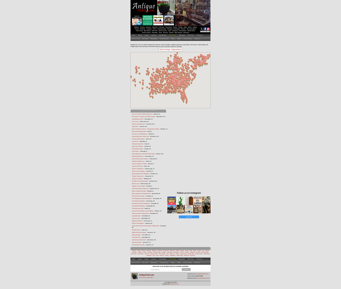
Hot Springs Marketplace (138, 201)
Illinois (190, 27)
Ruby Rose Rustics (136, 242)
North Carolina (163, 30)
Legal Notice (150, 277)
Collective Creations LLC (138, 161)
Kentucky (142, 29)
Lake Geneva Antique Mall (139, 240)
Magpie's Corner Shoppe (138, 186)
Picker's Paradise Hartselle (139, 191)
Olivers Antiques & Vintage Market (141, 193)
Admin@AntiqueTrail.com (203, 278)
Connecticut (168, 27)
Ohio (169, 30)
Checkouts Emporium (137, 144)
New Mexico (147, 30)
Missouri (183, 29)
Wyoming (192, 255)
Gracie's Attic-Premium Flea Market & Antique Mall (145, 226)
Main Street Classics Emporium (140, 188)
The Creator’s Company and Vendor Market (143, 116)
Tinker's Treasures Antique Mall (140, 213)
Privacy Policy (142, 277)
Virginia (171, 32)
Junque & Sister (136, 218)
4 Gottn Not (135, 141)
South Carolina (146, 32)
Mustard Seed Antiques (138, 139)
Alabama (136, 27)
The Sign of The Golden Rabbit (140, 181)
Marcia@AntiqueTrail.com (202, 274)
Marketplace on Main (137, 119)
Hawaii (187, 250)
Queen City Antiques (137, 146)
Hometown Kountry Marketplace (140, 203)
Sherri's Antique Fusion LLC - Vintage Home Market (145, 129)
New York (154, 30)
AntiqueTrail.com (146, 275)
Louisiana (149, 29)
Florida (175, 27)
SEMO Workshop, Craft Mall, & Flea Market (143, 154)
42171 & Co (135, 121)
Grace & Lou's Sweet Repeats (139, 134)
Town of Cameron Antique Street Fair (142, 114)
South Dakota (206, 254)
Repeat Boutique (136, 235)
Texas (160, 32)
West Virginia (178, 32)
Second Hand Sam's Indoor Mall (140, 136)
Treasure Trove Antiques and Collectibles (142, 211)
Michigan (169, 29)
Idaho (185, 27)
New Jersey (139, 30)
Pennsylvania (182, 30)
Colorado (161, 27)
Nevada (198, 252)
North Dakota (162, 254)
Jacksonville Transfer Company (140, 159)
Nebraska (192, 252)
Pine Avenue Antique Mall (139, 131)
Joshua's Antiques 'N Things (139, 163)
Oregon (177, 254)
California (155, 27)
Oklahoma (175, 30)
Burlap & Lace (135, 183)
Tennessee (155, 32)
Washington (173, 255)
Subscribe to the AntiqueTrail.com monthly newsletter (171, 266)
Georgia (180, 27)
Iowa (203, 250)
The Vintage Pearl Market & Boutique (142, 198)
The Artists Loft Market (138, 196)
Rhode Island (191, 30)
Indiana (195, 27)
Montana (187, 252)
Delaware (172, 250)
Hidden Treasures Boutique (139, 232)
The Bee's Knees (136, 230)
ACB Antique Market (137, 149)
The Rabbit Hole (136, 237)
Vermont (165, 32)
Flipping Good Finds (137, 221)
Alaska (139, 250)
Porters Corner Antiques (138, 171)
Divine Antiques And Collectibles (140, 173)
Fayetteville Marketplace (138, 206)
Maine (154, 29)
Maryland (150, 252)
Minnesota (169, 252)
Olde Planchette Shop (137, 156)
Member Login (205, 31)
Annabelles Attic (136, 216)
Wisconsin (186, 32)
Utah (157, 255)
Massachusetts (162, 29)
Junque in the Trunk (137, 166)
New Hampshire (191, 29)
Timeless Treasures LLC (138, 176)
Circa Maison (135, 151)
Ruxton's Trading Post (137, 168)
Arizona (142, 27)
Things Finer (135, 126)
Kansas (137, 29)
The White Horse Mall (138, 208)
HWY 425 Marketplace (138, 223)
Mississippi (177, 29)
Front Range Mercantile (138, 245)
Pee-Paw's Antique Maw (138, 124)
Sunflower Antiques (137, 178)
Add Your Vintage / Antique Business (170, 49)
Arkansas (148, 27)
